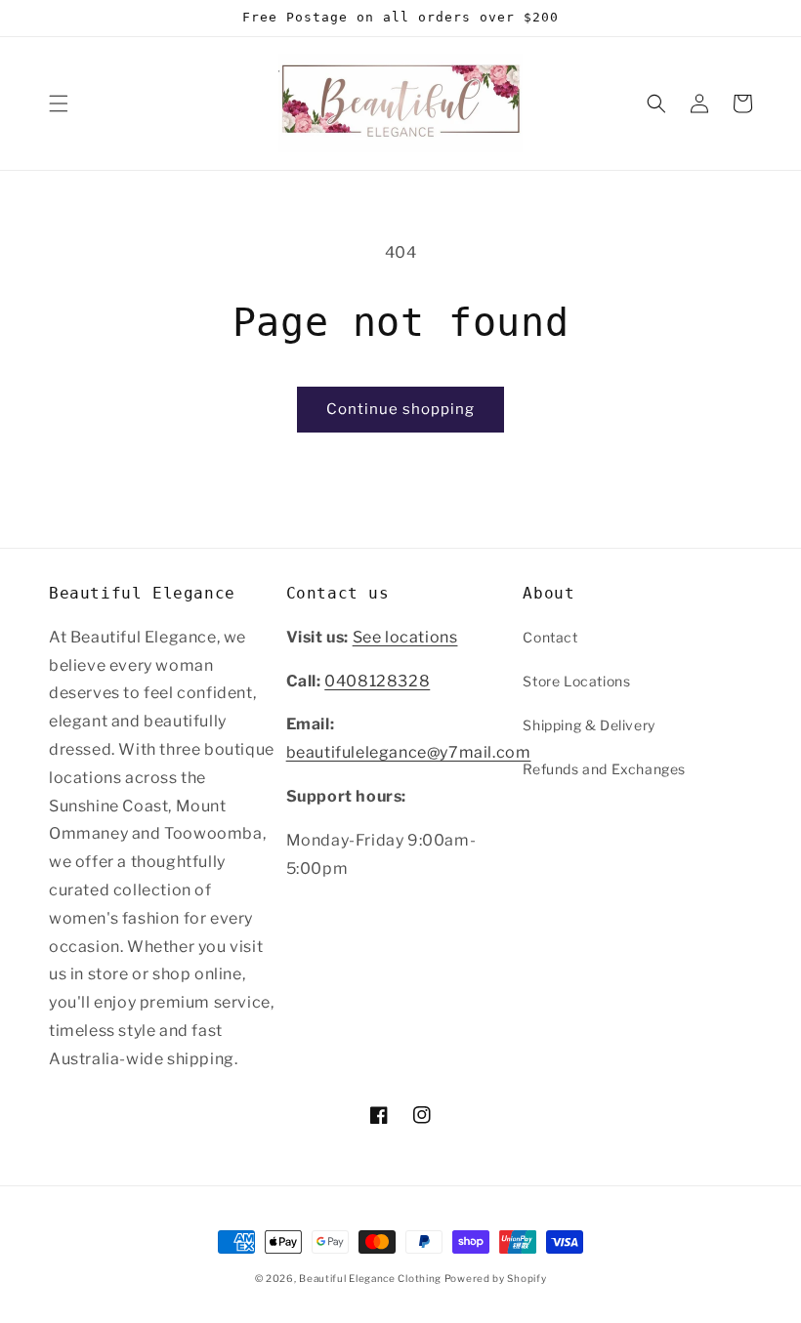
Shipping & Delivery (588, 725)
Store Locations (576, 681)
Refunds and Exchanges (604, 769)
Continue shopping (400, 409)
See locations (405, 637)
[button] (58, 103)
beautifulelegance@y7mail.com (408, 752)
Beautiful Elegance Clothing (371, 1278)
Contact (550, 637)
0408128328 (377, 681)
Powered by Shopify (495, 1278)
